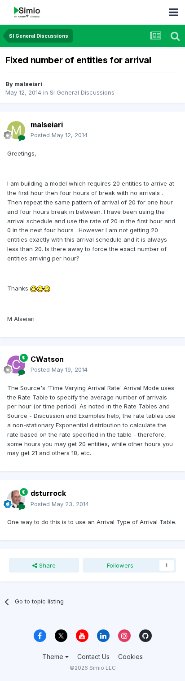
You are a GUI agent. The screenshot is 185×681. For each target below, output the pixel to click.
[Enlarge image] (33, 288)
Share (46, 565)
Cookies (130, 656)
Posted (59, 135)
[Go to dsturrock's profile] (16, 499)
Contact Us (93, 656)
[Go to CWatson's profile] (16, 364)
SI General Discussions (82, 92)
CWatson (47, 359)
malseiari (28, 83)
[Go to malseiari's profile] (16, 130)
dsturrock (48, 493)
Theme (53, 656)
